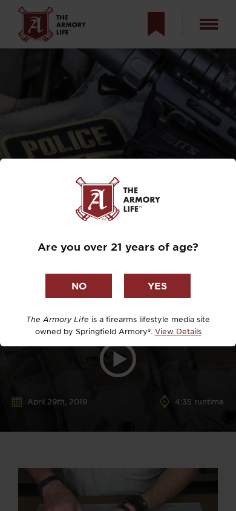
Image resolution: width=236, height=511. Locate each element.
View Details (178, 331)
